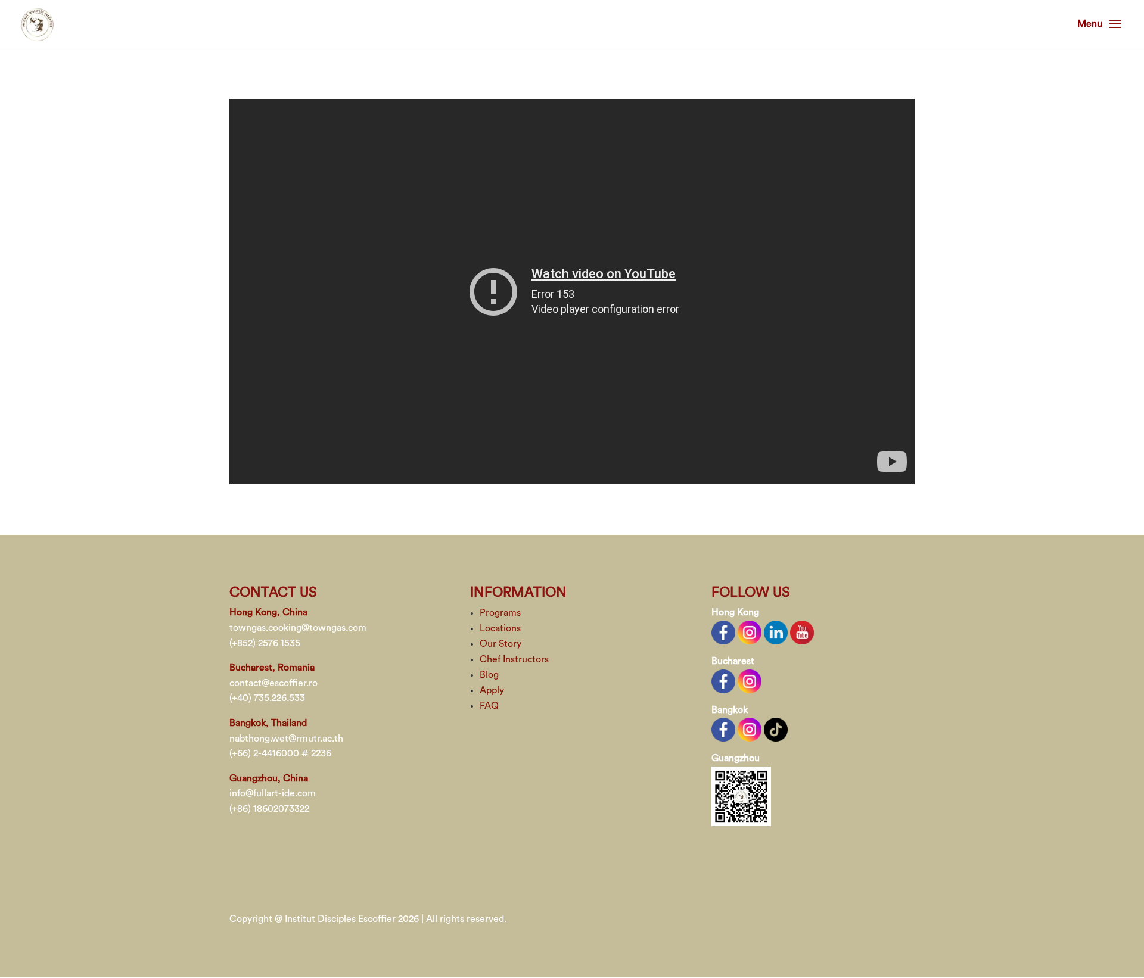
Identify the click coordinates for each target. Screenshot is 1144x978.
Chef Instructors (514, 659)
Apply (492, 690)
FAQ (489, 706)
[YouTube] (802, 632)
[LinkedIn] (776, 632)
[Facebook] (723, 632)
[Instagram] (749, 632)
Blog (489, 675)
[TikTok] (776, 729)
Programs (500, 613)
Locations (500, 628)
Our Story (500, 644)
